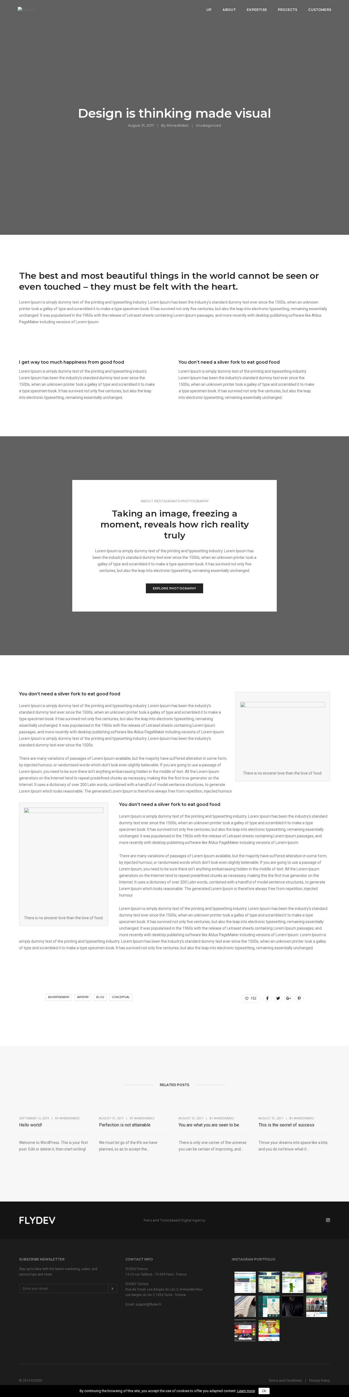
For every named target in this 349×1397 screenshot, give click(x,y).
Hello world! (30, 1125)
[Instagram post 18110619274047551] (269, 1306)
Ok (264, 1391)
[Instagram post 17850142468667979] (292, 1306)
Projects (287, 10)
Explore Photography (174, 588)
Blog (100, 997)
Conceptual (121, 997)
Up (209, 10)
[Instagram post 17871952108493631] (245, 1282)
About (229, 10)
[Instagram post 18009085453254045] (245, 1330)
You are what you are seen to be (209, 1125)
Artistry (83, 997)
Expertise (257, 10)
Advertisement (59, 997)
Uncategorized (208, 125)
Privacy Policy (319, 1381)
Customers (319, 10)
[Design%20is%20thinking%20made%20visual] (267, 998)
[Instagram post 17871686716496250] (316, 1282)
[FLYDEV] (26, 9)
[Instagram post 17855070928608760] (269, 1330)
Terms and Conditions (285, 1381)
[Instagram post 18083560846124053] (269, 1282)
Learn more (246, 1391)
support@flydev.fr (148, 1304)
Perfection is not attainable (125, 1125)
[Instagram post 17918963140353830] (292, 1282)
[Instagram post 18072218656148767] (316, 1306)
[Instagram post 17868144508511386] (245, 1306)
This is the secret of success (286, 1125)
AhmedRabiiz (177, 125)
